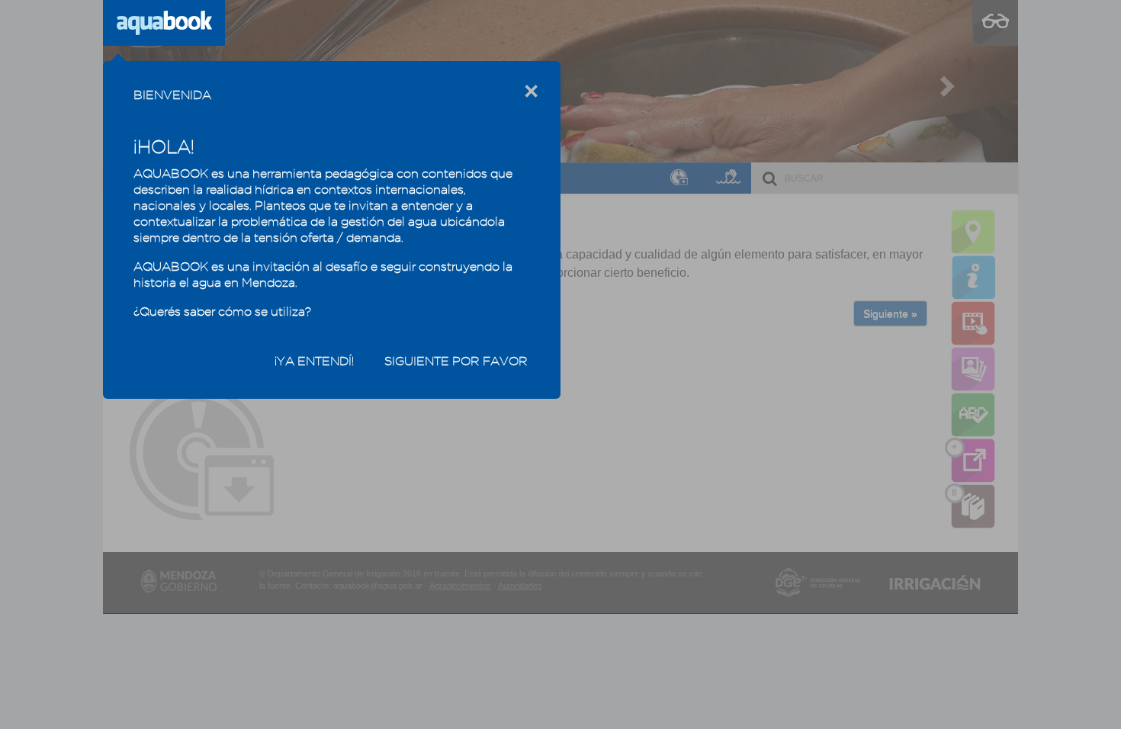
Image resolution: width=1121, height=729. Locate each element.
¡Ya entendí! (314, 361)
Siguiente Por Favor (456, 361)
